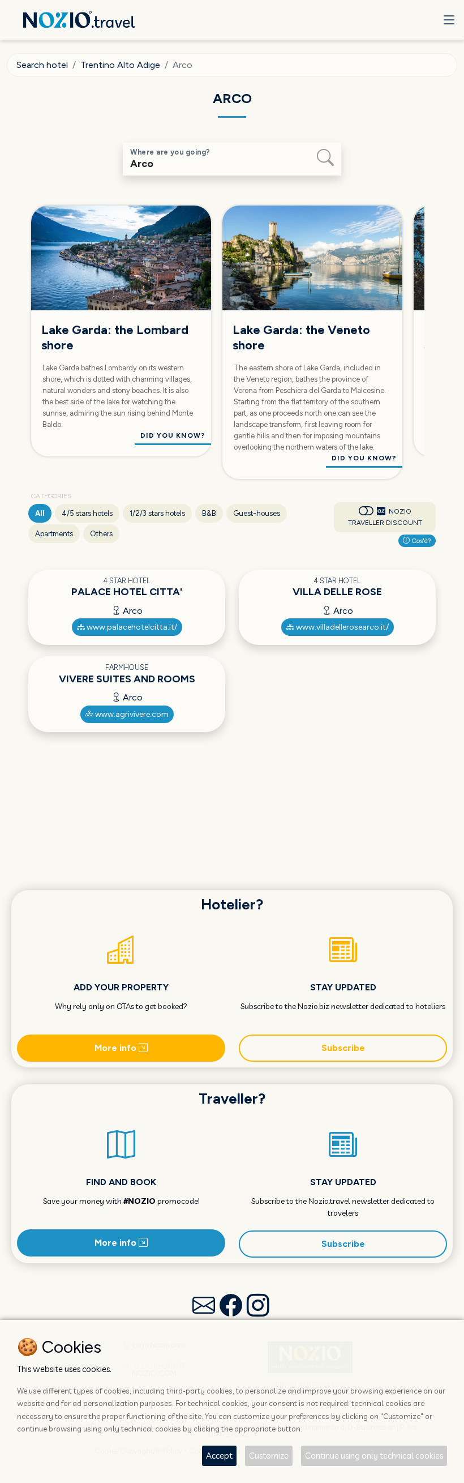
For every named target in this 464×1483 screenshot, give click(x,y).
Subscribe (343, 1047)
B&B (209, 513)
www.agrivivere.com (131, 714)
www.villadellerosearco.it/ (341, 627)
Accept (219, 1455)
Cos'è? (420, 541)
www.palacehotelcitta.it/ (131, 627)
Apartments (54, 533)
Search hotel (42, 64)
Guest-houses (256, 513)
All (40, 513)
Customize (269, 1455)
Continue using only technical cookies (374, 1455)
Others (101, 533)
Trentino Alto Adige (120, 64)
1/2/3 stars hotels (157, 513)
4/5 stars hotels (87, 513)
